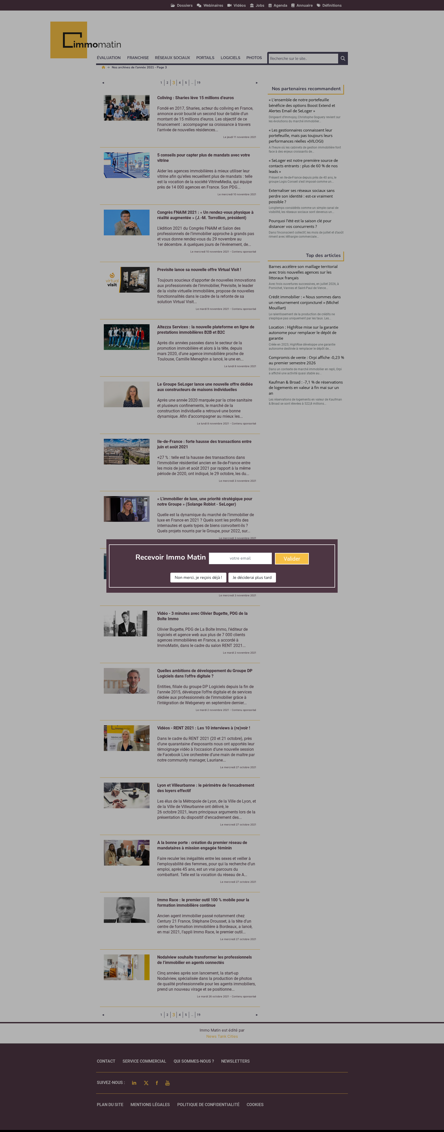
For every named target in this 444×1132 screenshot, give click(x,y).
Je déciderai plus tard (252, 577)
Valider (292, 559)
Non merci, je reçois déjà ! (198, 577)
